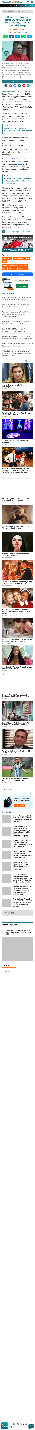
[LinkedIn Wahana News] (19, 85)
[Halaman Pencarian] (32, 2)
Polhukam (20, 6)
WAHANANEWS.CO (9, 91)
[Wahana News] (12, 2)
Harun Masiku (7, 258)
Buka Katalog (19, 806)
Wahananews (12, 269)
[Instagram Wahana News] (10, 85)
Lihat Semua (26, 232)
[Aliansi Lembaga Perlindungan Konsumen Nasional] (17, 949)
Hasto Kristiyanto (19, 258)
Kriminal (28, 6)
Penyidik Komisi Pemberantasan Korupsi (15, 265)
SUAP (4, 269)
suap (20, 164)
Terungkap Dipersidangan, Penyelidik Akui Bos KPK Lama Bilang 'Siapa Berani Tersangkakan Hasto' (16, 314)
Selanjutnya (15, 232)
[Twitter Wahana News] (14, 85)
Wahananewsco (23, 269)
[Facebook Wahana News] (5, 85)
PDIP (16, 196)
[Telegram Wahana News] (28, 85)
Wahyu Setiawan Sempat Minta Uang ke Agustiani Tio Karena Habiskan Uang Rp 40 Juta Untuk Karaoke (16, 353)
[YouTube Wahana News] (23, 85)
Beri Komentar (19, 274)
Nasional (6, 6)
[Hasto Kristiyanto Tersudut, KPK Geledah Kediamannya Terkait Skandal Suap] (17, 51)
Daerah (12, 6)
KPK (13, 159)
